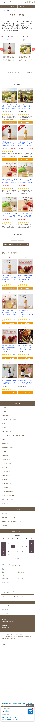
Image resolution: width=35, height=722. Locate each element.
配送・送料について (6, 636)
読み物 (13, 638)
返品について (14, 636)
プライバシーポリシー (7, 638)
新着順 (17, 72)
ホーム (3, 10)
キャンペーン (4, 6)
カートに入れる (9, 122)
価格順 (12, 72)
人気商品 (22, 6)
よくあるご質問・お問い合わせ (9, 634)
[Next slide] (33, 49)
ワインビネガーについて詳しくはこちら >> (16, 244)
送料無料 (13, 6)
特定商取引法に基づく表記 (24, 636)
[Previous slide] (1, 49)
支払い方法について (20, 634)
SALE (30, 6)
